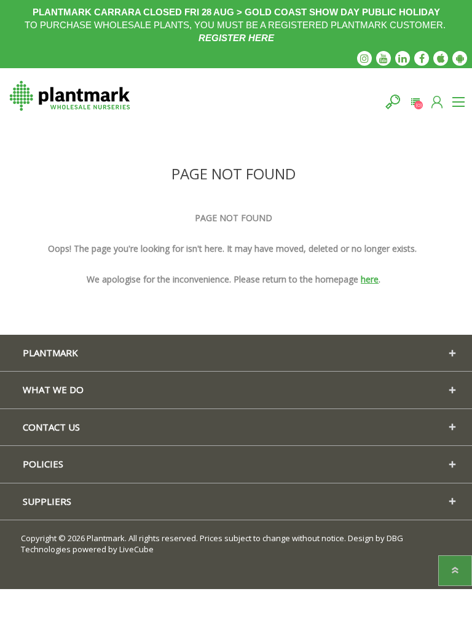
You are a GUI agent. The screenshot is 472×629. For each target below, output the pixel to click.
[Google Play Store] (459, 58)
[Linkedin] (402, 58)
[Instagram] (364, 58)
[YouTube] (383, 58)
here (370, 279)
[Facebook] (421, 58)
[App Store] (440, 58)
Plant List (415, 101)
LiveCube (136, 549)
